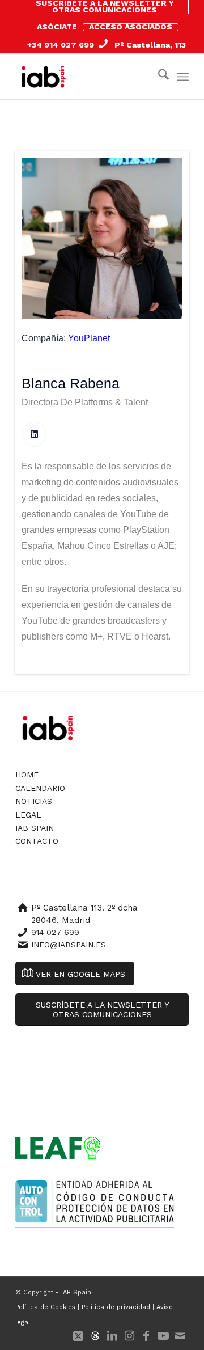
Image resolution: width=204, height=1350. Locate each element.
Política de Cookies (45, 1307)
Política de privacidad (116, 1307)
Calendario (40, 788)
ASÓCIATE (57, 26)
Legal (28, 814)
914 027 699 (55, 932)
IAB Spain (34, 827)
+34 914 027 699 (60, 44)
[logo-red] (45, 76)
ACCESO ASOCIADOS (130, 26)
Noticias (33, 801)
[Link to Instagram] (129, 1335)
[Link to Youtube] (163, 1335)
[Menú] (183, 76)
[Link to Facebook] (146, 1335)
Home (27, 774)
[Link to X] (78, 1335)
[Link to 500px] (95, 1335)
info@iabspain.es (68, 944)
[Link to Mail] (180, 1335)
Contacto (36, 840)
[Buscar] (158, 76)
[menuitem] (105, 7)
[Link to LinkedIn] (112, 1335)
